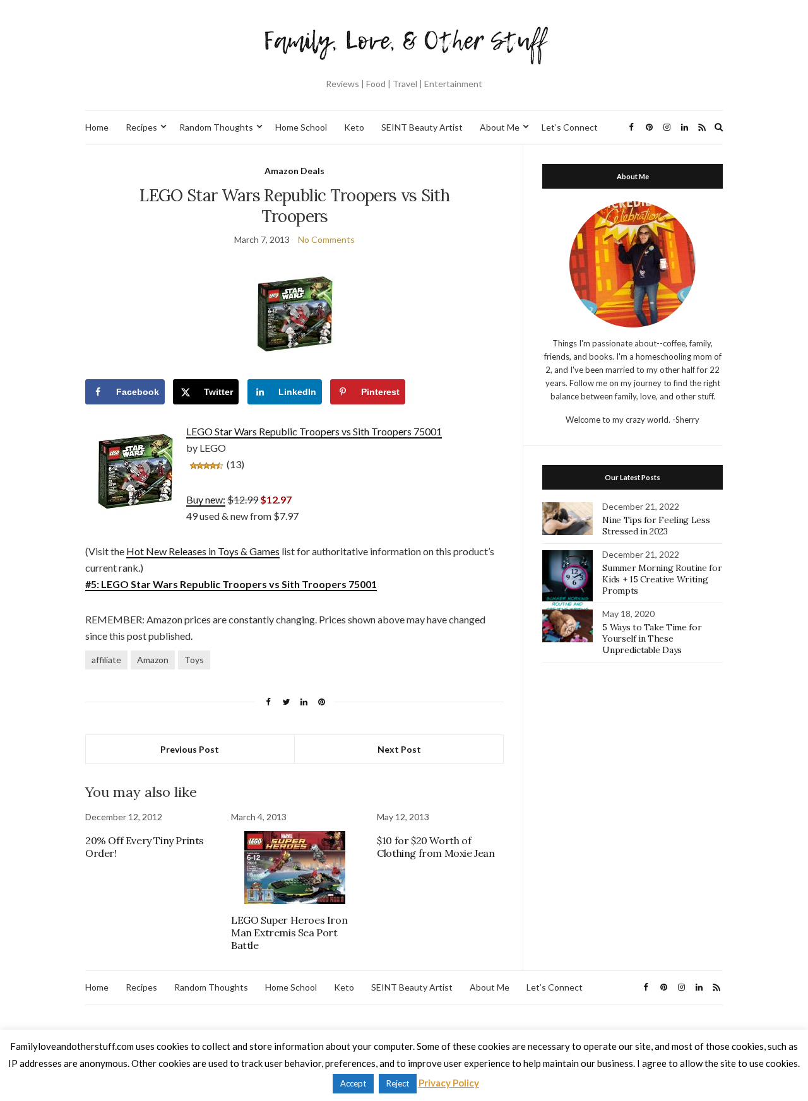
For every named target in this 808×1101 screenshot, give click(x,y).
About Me (500, 127)
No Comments (326, 239)
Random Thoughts (216, 127)
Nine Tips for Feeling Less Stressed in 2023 (656, 525)
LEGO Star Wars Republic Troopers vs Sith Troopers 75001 (314, 431)
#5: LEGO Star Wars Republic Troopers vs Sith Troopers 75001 (231, 584)
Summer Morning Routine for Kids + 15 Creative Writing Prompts (662, 579)
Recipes (141, 127)
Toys (194, 659)
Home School (301, 127)
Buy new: (205, 499)
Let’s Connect (570, 127)
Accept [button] (353, 1083)
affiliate (106, 659)
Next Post (399, 749)
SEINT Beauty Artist (422, 127)
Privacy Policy (449, 1082)
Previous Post (189, 749)
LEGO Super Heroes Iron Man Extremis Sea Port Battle (289, 932)
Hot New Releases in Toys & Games (203, 551)
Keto (354, 127)
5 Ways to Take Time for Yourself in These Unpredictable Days (651, 638)
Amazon (153, 659)
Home (97, 127)
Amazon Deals (294, 170)
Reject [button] (397, 1083)
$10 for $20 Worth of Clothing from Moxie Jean (435, 846)
